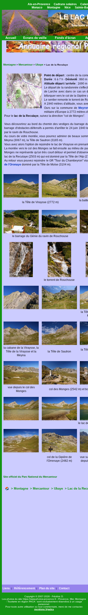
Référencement (24, 588)
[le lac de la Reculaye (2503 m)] (21, 419)
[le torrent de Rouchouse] (21, 276)
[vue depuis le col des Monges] (21, 383)
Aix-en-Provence (39, 4)
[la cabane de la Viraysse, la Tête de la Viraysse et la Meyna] (21, 344)
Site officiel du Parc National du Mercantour (30, 476)
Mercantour (26, 64)
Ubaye (39, 64)
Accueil (10, 38)
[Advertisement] (44, 538)
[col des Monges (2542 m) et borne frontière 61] (59, 383)
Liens (6, 588)
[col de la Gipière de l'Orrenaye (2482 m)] (59, 451)
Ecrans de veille (34, 38)
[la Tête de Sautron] (59, 344)
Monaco (37, 7)
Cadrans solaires (65, 4)
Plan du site (47, 588)
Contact (64, 588)
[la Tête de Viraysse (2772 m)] (21, 196)
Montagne (53, 7)
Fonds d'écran (65, 38)
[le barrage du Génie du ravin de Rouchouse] (21, 232)
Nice (68, 7)
